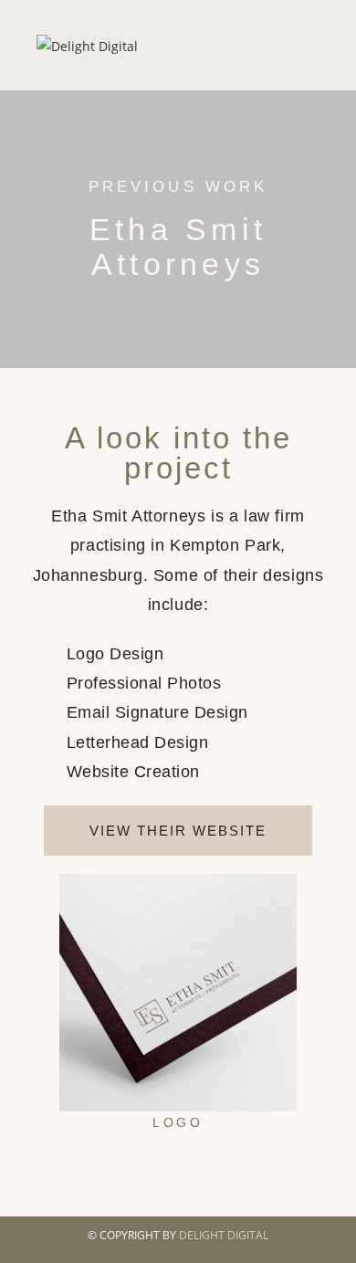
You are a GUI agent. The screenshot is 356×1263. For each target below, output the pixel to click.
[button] (40, 1004)
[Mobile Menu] (315, 45)
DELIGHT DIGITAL (223, 1235)
